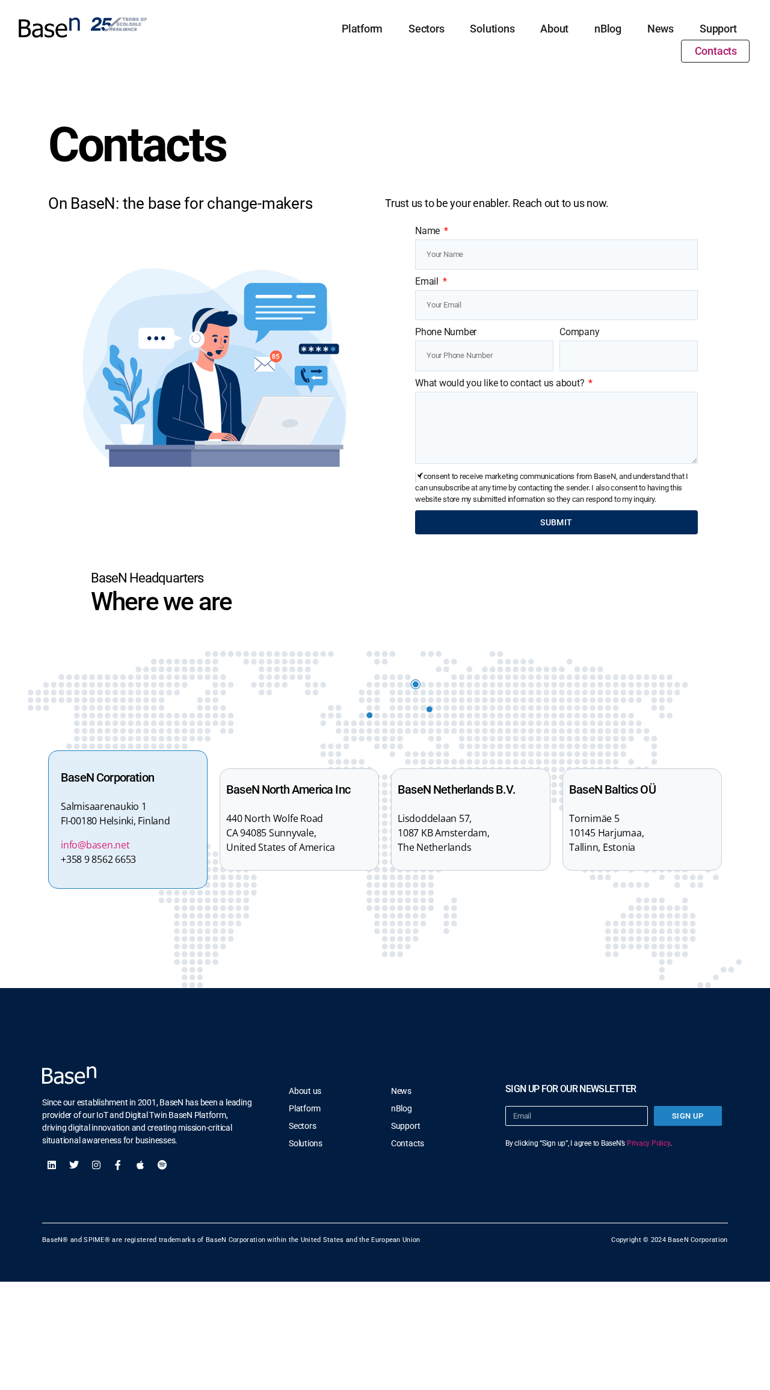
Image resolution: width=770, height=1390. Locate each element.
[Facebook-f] (118, 1165)
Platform (362, 28)
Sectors (426, 28)
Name (428, 230)
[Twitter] (74, 1165)
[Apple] (140, 1165)
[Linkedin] (51, 1165)
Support (718, 28)
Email (428, 281)
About (554, 28)
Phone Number (445, 332)
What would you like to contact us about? (501, 383)
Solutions (492, 28)
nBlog (607, 28)
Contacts (716, 51)
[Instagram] (96, 1165)
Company (579, 332)
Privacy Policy (648, 1143)
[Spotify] (162, 1165)
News (660, 28)
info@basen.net (95, 844)
